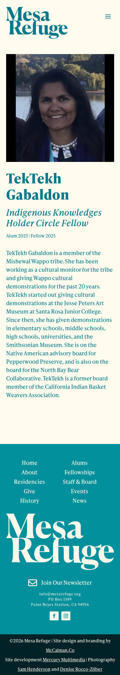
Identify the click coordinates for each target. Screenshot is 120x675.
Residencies (29, 481)
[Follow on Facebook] (54, 615)
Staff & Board (80, 481)
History (29, 500)
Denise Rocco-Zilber (81, 669)
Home (29, 463)
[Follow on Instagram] (65, 615)
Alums (79, 463)
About (29, 472)
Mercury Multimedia (64, 659)
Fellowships (79, 472)
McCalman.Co (60, 650)
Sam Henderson (34, 669)
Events (79, 491)
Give (29, 491)
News (80, 500)
